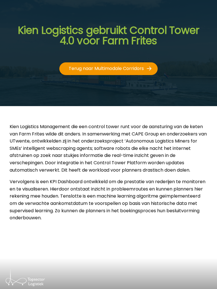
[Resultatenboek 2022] (35, 280)
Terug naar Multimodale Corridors (106, 68)
